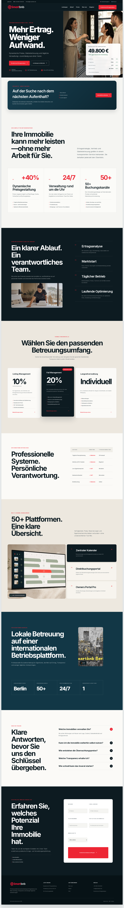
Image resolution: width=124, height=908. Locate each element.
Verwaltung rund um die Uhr (49, 888)
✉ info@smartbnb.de (31, 1)
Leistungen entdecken (40, 63)
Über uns (84, 7)
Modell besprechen (24, 412)
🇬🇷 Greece (113, 1)
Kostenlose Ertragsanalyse (108, 7)
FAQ (69, 891)
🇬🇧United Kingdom (104, 1)
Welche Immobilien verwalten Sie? (85, 729)
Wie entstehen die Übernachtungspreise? (85, 750)
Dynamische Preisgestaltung (50, 886)
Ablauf (72, 7)
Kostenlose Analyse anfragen (88, 852)
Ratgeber (91, 7)
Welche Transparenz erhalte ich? (85, 758)
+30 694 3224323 (98, 886)
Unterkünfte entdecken (103, 95)
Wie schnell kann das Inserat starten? (85, 766)
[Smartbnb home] (16, 7)
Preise (78, 7)
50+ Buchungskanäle (48, 891)
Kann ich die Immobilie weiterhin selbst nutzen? (85, 743)
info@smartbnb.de (98, 888)
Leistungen (65, 7)
